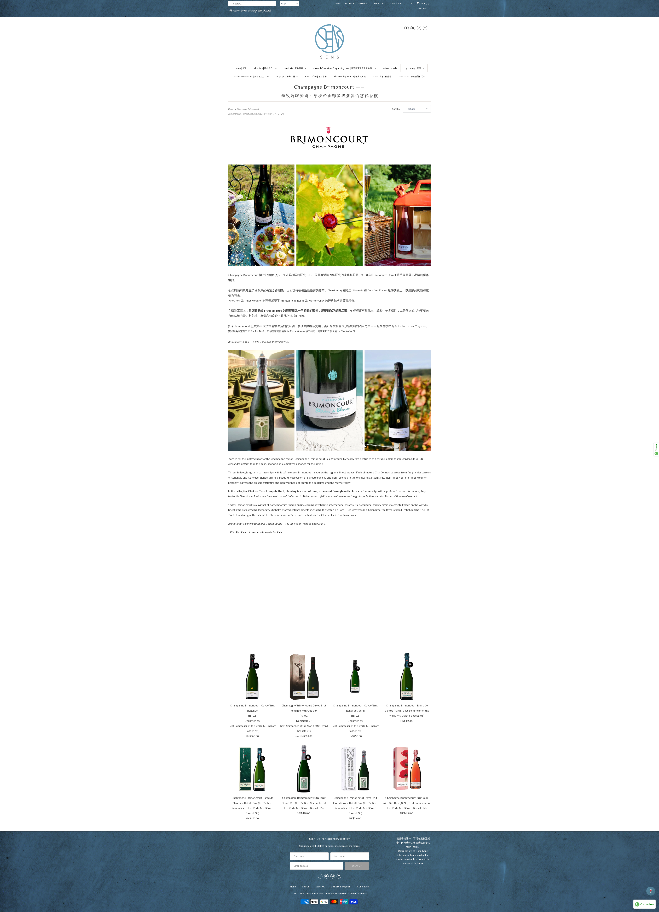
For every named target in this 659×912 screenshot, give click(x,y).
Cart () (424, 3)
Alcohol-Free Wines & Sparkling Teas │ (342, 68)
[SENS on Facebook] (406, 28)
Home (338, 3)
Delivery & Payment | (350, 76)
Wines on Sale (390, 68)
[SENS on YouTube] (413, 28)
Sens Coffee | (316, 76)
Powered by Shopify (357, 893)
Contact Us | (412, 76)
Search (305, 886)
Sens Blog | (382, 76)
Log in (408, 3)
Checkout (423, 8)
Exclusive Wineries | (249, 76)
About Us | (263, 68)
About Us (320, 886)
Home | (240, 68)
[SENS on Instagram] (419, 28)
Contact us (363, 886)
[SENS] (329, 41)
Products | (293, 68)
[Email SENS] (425, 28)
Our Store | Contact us (387, 3)
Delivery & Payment (357, 3)
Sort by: (396, 108)
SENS (302, 893)
